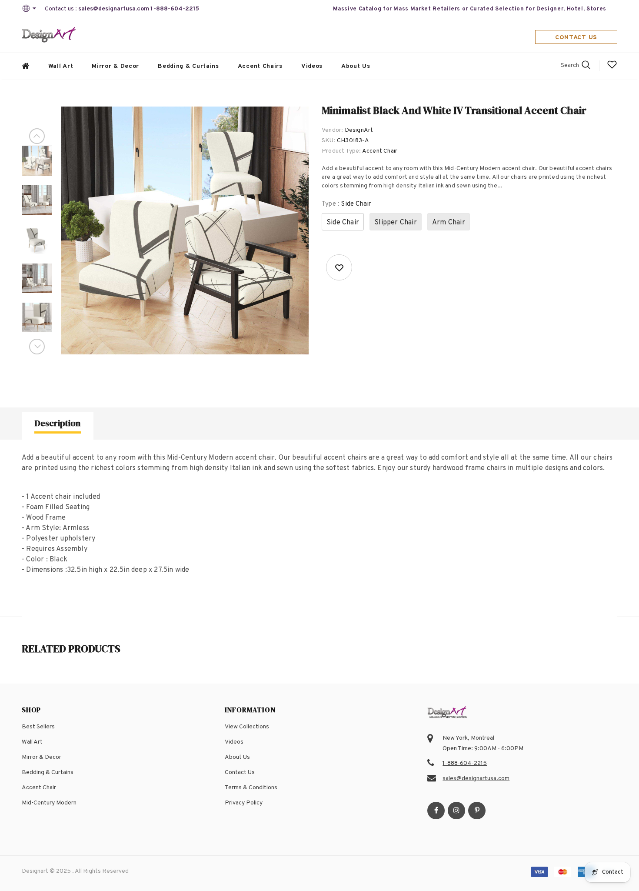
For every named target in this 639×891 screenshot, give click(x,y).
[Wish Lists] (339, 267)
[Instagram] (456, 810)
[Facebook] (436, 810)
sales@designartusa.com (113, 9)
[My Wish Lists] (612, 68)
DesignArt (359, 130)
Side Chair (342, 222)
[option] (185, 230)
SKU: (329, 140)
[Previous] (37, 136)
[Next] (37, 346)
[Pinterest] (477, 810)
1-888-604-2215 (174, 9)
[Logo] (49, 35)
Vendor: (332, 130)
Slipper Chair (395, 222)
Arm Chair (448, 222)
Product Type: (341, 151)
